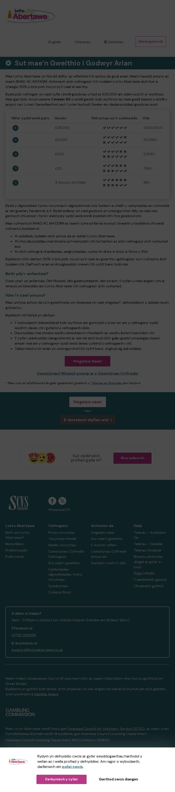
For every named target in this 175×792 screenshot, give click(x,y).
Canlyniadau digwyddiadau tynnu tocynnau (65, 574)
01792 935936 (24, 635)
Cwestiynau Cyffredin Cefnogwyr (66, 554)
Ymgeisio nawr (87, 402)
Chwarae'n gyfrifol (148, 586)
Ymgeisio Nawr (87, 361)
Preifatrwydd (16, 550)
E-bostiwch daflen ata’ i (87, 420)
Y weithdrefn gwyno (150, 579)
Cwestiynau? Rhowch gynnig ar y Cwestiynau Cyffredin (87, 373)
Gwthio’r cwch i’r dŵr (108, 563)
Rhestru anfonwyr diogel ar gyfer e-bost (148, 561)
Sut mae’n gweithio (64, 563)
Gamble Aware (46, 694)
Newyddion (14, 543)
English (55, 42)
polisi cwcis (72, 766)
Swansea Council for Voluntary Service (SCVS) (106, 728)
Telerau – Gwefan (148, 543)
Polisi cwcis (14, 556)
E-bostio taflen (103, 545)
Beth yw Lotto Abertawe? (17, 535)
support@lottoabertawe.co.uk (37, 649)
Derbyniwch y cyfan (61, 779)
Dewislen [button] (116, 42)
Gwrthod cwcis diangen (118, 779)
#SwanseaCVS (59, 510)
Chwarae (82, 42)
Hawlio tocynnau (62, 545)
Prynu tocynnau (61, 532)
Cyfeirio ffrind (59, 592)
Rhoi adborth (132, 458)
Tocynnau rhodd (62, 538)
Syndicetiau (58, 586)
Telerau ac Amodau (106, 383)
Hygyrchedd (144, 573)
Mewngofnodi (151, 41)
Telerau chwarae (147, 550)
